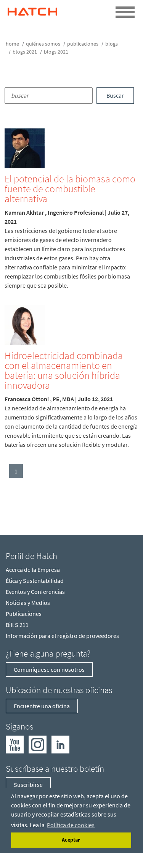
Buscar (115, 95)
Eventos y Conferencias (35, 591)
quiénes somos (43, 43)
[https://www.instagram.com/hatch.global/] (38, 743)
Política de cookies (71, 825)
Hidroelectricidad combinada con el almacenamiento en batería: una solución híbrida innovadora (64, 370)
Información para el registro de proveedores (62, 635)
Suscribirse (28, 784)
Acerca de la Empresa (33, 569)
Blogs (111, 43)
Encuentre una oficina (42, 706)
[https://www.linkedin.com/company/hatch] (60, 743)
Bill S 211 (17, 624)
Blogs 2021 (25, 51)
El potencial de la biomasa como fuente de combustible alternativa (70, 188)
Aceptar (71, 839)
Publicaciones (82, 43)
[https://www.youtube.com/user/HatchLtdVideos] (15, 743)
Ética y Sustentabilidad (35, 580)
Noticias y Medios (28, 602)
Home (12, 43)
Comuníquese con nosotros (49, 669)
